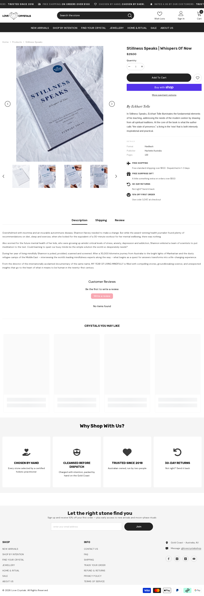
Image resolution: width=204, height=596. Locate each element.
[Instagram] (130, 331)
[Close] (171, 260)
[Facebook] (124, 331)
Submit (134, 317)
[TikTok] (137, 331)
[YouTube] (144, 331)
